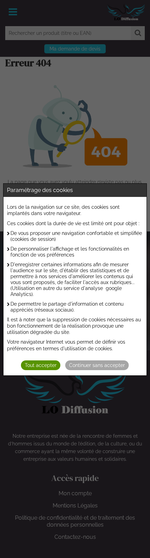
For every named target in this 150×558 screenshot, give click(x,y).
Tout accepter (41, 365)
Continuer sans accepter (97, 365)
